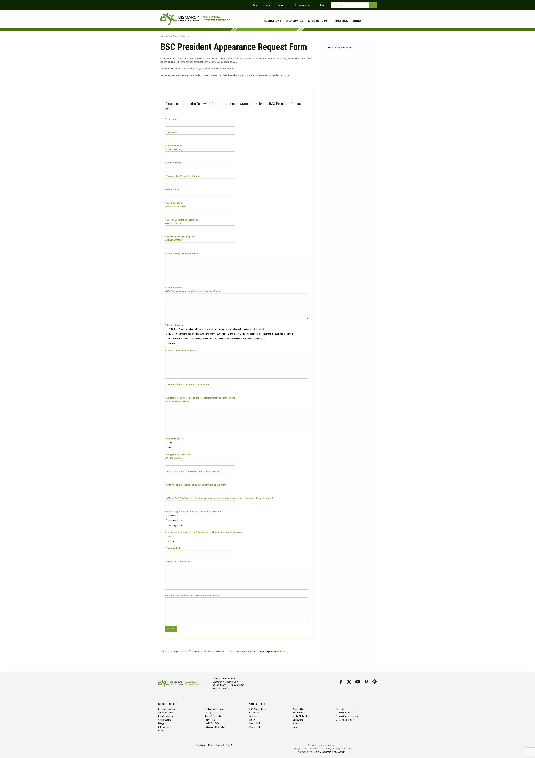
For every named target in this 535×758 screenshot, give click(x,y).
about (358, 21)
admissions (272, 21)
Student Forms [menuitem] (180, 36)
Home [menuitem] (166, 36)
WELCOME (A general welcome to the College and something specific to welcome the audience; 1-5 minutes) (216, 329)
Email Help (340, 709)
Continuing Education (214, 709)
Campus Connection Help (347, 716)
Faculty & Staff (211, 712)
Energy (161, 723)
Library (252, 719)
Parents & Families (166, 716)
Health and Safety (213, 723)
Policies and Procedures (216, 727)
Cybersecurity (164, 727)
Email (295, 727)
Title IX (229, 745)
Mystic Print (254, 727)
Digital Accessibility (166, 709)
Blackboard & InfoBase (346, 719)
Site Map (200, 745)
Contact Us (254, 712)
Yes (170, 443)
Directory (253, 716)
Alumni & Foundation (213, 716)
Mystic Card (254, 723)
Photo (171, 541)
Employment (298, 719)
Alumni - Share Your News (338, 47)
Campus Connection (344, 712)
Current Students (165, 712)
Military (161, 730)
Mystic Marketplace (301, 716)
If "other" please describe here (180, 350)
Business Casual (175, 520)
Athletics (296, 723)
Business (172, 516)
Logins (281, 5)
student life (317, 21)
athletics (340, 21)
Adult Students (164, 719)
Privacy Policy (215, 745)
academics (294, 21)
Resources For (302, 5)
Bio (169, 536)
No (169, 448)
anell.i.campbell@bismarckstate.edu (269, 651)
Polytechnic (210, 719)
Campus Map (298, 709)
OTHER (171, 344)
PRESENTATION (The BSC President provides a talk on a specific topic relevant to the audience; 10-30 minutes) (216, 339)
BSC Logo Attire (175, 525)
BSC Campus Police (258, 709)
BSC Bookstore (299, 712)
